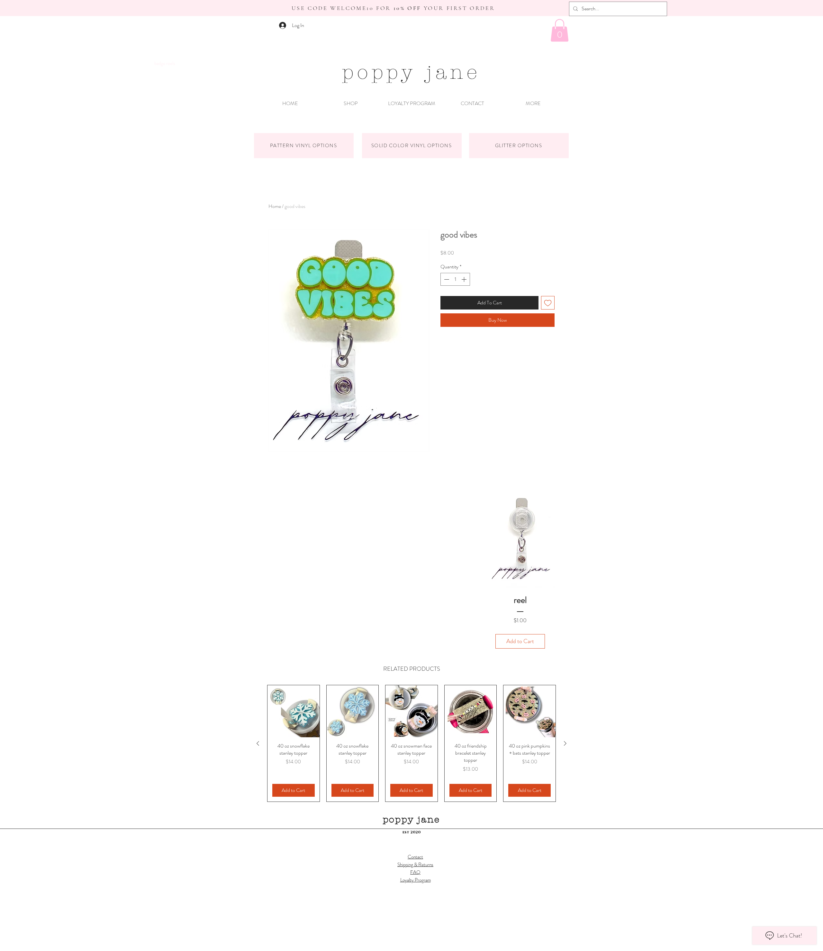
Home (274, 206)
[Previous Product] (258, 743)
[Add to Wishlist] (548, 303)
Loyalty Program (415, 880)
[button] (559, 30)
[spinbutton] (455, 279)
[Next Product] (565, 743)
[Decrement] (445, 279)
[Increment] (464, 279)
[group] (411, 743)
